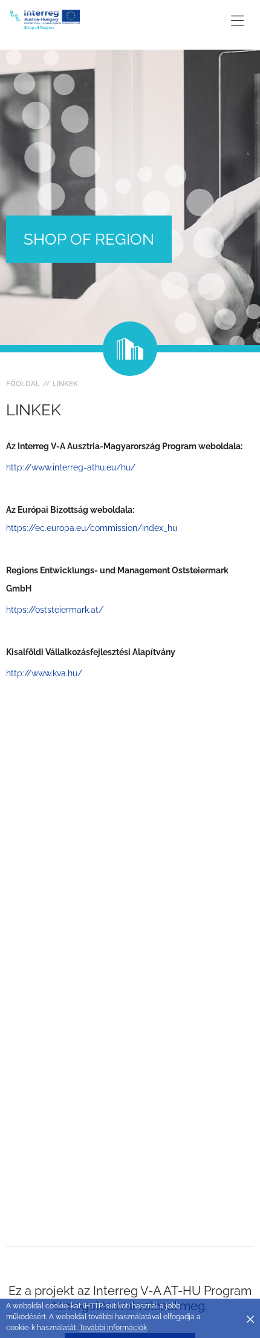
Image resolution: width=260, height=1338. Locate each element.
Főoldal (23, 384)
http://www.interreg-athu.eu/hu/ (70, 467)
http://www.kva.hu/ (45, 673)
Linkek (65, 384)
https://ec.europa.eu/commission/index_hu (91, 528)
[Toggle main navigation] (237, 20)
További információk (113, 1327)
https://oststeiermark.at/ (54, 610)
